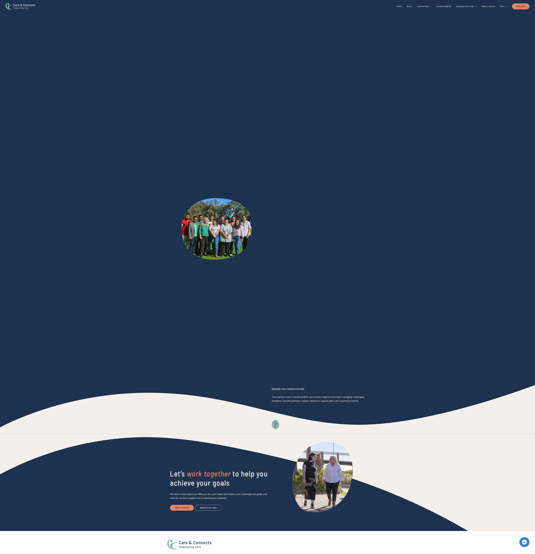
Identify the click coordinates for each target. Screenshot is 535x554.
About (409, 6)
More (502, 6)
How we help (423, 6)
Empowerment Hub (465, 6)
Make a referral (488, 6)
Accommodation (443, 6)
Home (399, 6)
